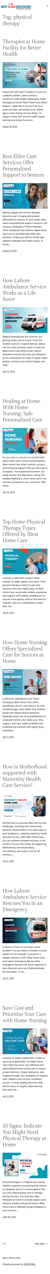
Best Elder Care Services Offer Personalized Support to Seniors (23, 165)
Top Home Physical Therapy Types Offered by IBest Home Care (24, 531)
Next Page (41, 1243)
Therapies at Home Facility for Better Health (24, 47)
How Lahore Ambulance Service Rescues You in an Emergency (24, 900)
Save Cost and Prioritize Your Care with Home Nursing (25, 1014)
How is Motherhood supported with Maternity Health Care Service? (25, 775)
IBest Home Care (11, 1258)
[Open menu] (47, 6)
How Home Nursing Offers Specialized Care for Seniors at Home (25, 651)
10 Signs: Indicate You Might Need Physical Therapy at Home (24, 1135)
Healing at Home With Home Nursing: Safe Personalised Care (22, 410)
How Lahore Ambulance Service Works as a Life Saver (24, 289)
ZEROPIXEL (30, 1264)
